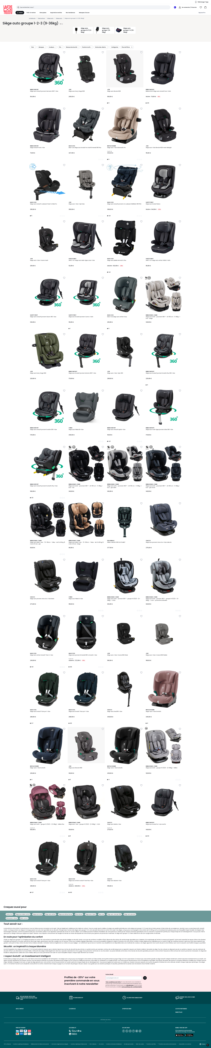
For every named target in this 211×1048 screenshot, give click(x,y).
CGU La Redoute (93, 1044)
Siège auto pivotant (130, 914)
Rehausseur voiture (11, 918)
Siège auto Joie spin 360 (114, 914)
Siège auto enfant (50, 914)
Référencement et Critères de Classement (40, 1044)
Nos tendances (70, 12)
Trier (32, 47)
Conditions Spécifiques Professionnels (79, 1044)
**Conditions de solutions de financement (167, 1044)
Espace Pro (202, 12)
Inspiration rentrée (56, 12)
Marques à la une (84, 12)
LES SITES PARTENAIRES (181, 1008)
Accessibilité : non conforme (185, 1044)
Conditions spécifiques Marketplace (21, 1044)
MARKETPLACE (178, 1012)
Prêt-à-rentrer (31, 12)
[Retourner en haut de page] (207, 1045)
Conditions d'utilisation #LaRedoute (114, 1044)
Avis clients (101, 1044)
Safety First (9, 914)
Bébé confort (24, 918)
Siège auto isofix (37, 914)
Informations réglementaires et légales (59, 1044)
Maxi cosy (101, 914)
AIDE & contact (20, 1008)
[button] (205, 7)
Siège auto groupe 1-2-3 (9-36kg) (74, 18)
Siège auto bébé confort (23, 914)
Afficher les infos (105, 1019)
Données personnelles (129, 1044)
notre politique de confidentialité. (132, 987)
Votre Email (109, 974)
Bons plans (43, 12)
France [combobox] (203, 1044)
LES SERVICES (72, 1008)
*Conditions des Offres (151, 1044)
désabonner (130, 985)
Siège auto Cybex (91, 914)
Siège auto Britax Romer (65, 914)
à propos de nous (126, 1008)
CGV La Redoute (7, 1044)
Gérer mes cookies (140, 1044)
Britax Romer (79, 914)
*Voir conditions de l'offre (113, 982)
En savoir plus (191, 1032)
